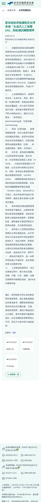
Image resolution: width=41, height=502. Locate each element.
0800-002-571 (30, 455)
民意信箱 (28, 460)
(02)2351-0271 (12, 455)
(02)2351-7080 (12, 460)
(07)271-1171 (11, 473)
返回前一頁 (14, 374)
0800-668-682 (30, 473)
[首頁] (3, 10)
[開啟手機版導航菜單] (3, 3)
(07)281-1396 (11, 478)
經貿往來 (12, 10)
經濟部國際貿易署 (20, 3)
